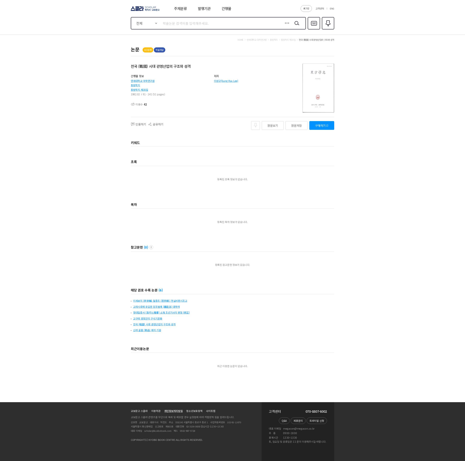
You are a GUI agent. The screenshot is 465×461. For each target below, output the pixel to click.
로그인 (306, 8)
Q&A (284, 421)
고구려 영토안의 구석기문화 (147, 318)
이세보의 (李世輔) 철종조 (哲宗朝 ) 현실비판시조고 (160, 300)
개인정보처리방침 (173, 411)
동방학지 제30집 (139, 90)
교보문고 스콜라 (139, 411)
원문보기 (272, 125)
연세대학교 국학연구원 (143, 81)
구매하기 (320, 125)
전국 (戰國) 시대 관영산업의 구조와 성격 (154, 324)
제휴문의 (298, 421)
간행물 (226, 8)
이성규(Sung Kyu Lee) (226, 81)
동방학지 (135, 85)
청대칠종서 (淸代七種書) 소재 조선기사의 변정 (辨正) (161, 312)
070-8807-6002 (316, 411)
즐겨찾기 (255, 125)
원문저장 (296, 125)
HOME (240, 39)
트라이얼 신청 (317, 421)
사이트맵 (210, 411)
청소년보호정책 (194, 411)
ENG (332, 8)
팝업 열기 (151, 247)
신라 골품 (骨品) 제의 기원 (147, 330)
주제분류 (180, 8)
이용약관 (156, 411)
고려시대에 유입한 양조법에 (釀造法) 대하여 (156, 306)
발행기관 (204, 8)
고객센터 (320, 8)
